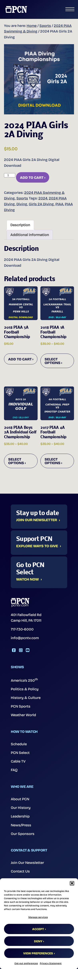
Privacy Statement (51, 963)
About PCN (20, 799)
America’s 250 (24, 680)
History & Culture (26, 697)
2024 (42, 198)
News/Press (21, 825)
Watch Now (27, 580)
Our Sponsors (22, 834)
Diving (21, 204)
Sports (45, 25)
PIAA (59, 204)
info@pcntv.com (25, 638)
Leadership (20, 816)
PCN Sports (20, 706)
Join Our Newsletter (36, 520)
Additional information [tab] (29, 235)
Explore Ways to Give (37, 546)
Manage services (38, 917)
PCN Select (20, 752)
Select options (52, 361)
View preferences (38, 953)
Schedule (19, 744)
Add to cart (31, 177)
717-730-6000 (22, 629)
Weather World (23, 715)
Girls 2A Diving (41, 204)
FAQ (14, 770)
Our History (21, 807)
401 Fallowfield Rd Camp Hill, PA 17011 (26, 618)
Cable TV (18, 761)
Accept (38, 929)
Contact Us (20, 871)
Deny (38, 941)
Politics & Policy (25, 689)
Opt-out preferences (26, 963)
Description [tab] (20, 225)
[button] (72, 883)
